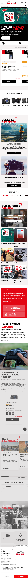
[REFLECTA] (12, 195)
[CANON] (4, 195)
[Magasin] (22, 3)
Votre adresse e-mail (5, 519)
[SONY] (19, 195)
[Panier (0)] (25, 3)
